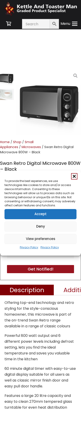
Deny (40, 226)
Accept (40, 214)
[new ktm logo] (40, 8)
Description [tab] (27, 290)
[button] (74, 176)
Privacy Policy (29, 247)
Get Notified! (41, 269)
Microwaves (31, 147)
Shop (17, 142)
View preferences (40, 238)
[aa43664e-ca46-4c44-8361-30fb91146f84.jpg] (48, 102)
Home (5, 142)
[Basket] (9, 23)
